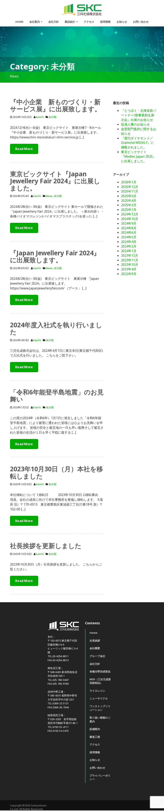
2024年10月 (129, 219)
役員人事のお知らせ (135, 124)
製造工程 (95, 737)
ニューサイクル (99, 698)
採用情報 (105, 21)
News (49, 196)
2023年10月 (129, 264)
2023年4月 (128, 269)
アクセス (89, 21)
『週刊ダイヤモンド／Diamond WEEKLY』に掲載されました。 (137, 143)
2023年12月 (129, 255)
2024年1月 (128, 251)
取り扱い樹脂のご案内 (100, 719)
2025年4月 (128, 200)
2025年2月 (128, 205)
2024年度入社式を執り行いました (56, 328)
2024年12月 (129, 214)
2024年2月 (128, 246)
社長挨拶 (95, 640)
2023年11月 (129, 260)
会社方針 (53, 21)
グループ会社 (97, 656)
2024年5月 (128, 237)
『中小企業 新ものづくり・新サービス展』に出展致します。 (55, 105)
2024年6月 (128, 232)
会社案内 (34, 21)
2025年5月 (128, 196)
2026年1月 (128, 182)
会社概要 (95, 648)
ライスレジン (97, 690)
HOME (19, 21)
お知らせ (122, 21)
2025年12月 (129, 187)
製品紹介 (70, 21)
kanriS (40, 117)
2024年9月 (128, 223)
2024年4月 (128, 241)
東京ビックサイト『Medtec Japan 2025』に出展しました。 (138, 156)
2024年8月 (128, 228)
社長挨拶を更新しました (45, 545)
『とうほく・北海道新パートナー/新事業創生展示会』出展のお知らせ (138, 115)
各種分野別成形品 (100, 671)
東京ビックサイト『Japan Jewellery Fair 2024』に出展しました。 (55, 180)
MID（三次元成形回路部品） (100, 681)
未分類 (52, 117)
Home (93, 633)
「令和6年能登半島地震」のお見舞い (57, 395)
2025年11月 (129, 191)
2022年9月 (128, 274)
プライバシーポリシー (100, 777)
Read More (24, 149)
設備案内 (95, 729)
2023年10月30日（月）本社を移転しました (56, 472)
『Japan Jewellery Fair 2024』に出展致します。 (55, 256)
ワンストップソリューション (100, 708)
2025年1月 (128, 209)
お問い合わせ (141, 21)
